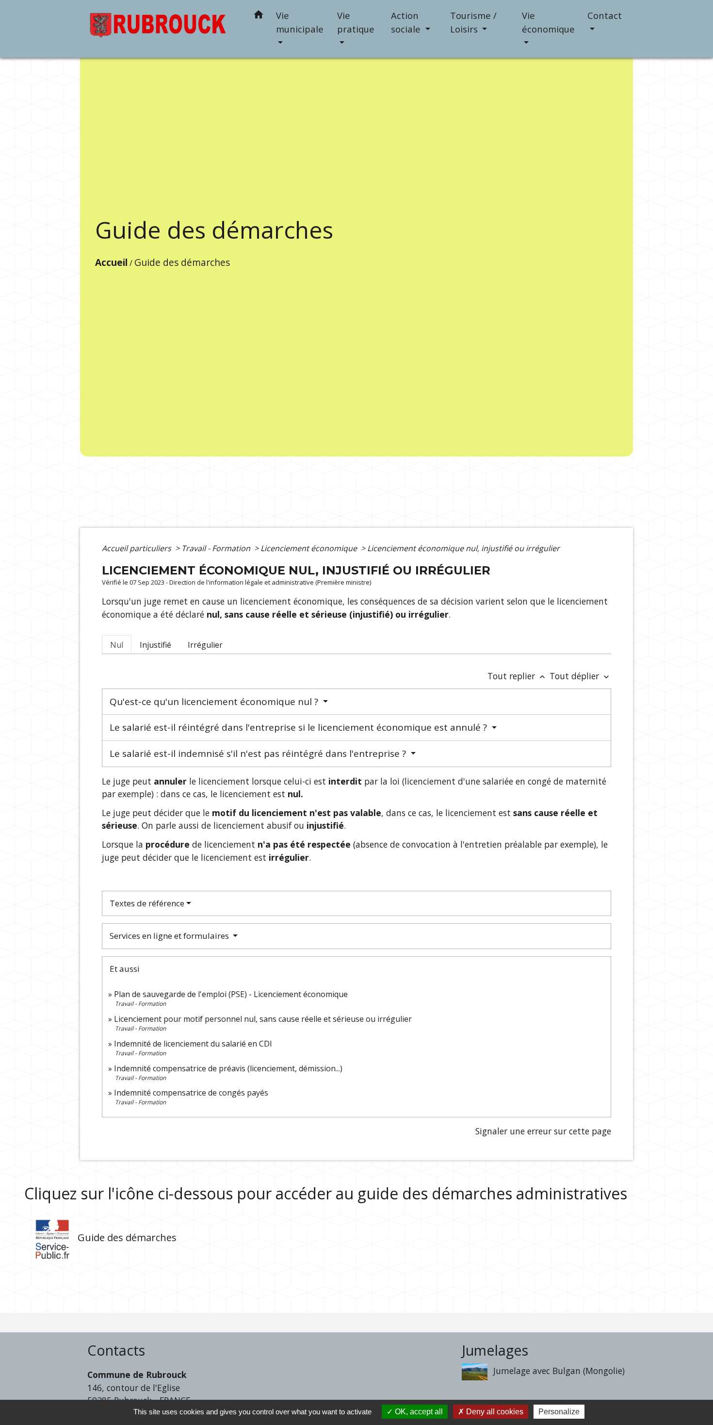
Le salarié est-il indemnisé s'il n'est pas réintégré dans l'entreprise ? (259, 753)
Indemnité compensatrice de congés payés (191, 1092)
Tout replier (517, 676)
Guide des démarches (182, 262)
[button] (258, 16)
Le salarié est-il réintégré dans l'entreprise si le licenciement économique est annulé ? (299, 727)
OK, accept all (418, 1412)
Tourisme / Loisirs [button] (473, 22)
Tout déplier (580, 676)
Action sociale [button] (407, 22)
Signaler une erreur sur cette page (543, 1131)
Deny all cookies (493, 1412)
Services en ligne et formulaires (170, 935)
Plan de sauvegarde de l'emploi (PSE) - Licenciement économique (231, 994)
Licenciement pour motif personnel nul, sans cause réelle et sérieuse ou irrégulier (263, 1019)
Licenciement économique (309, 548)
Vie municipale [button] (300, 22)
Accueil (111, 262)
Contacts (116, 1350)
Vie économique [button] (548, 22)
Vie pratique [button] (355, 22)
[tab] (116, 644)
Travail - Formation (216, 548)
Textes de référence (147, 903)
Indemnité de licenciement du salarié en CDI (193, 1043)
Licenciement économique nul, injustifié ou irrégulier (463, 548)
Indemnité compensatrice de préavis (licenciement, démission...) (228, 1068)
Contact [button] (604, 15)
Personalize (559, 1412)
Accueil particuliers (137, 548)
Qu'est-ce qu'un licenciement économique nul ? (215, 701)
